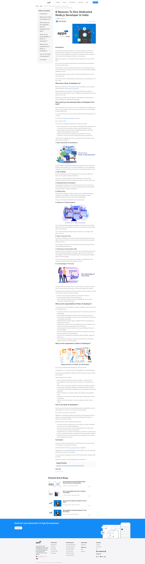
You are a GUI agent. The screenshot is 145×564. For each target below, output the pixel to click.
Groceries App (53, 548)
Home (37, 6)
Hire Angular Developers (70, 546)
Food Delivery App (54, 551)
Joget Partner (83, 544)
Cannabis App (53, 553)
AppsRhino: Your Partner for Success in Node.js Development (70, 465)
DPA (97, 548)
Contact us (98, 544)
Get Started (18, 527)
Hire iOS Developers (69, 551)
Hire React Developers (70, 548)
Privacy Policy (98, 546)
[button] (97, 551)
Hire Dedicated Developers (71, 544)
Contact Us (95, 2)
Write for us (83, 551)
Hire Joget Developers (70, 555)
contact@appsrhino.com (42, 556)
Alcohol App (53, 546)
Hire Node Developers (70, 553)
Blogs (87, 2)
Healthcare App (53, 544)
